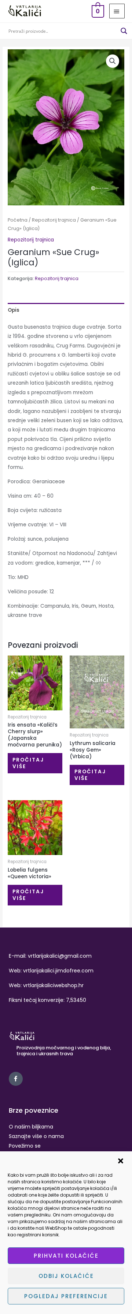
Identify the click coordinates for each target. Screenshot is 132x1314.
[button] (120, 1161)
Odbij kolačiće (66, 1276)
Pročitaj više (28, 763)
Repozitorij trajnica (54, 220)
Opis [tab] (13, 310)
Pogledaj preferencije (66, 1296)
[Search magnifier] (124, 31)
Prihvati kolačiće (66, 1256)
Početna (17, 220)
